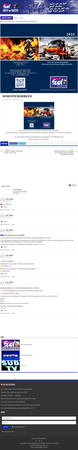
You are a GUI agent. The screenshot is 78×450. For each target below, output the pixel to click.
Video (5, 207)
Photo (5, 274)
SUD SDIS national (9, 385)
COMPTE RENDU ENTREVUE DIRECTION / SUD (13, 151)
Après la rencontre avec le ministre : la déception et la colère (18, 398)
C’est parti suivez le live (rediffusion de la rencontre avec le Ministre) (20, 405)
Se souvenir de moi (19, 427)
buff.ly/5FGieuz (6, 271)
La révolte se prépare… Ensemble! (11, 395)
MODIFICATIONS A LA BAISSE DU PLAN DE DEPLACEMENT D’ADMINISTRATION (64, 152)
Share (13, 210)
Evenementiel (11, 21)
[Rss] (36, 441)
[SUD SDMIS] (6, 186)
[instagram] (42, 441)
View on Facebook (5, 210)
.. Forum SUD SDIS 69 (26, 355)
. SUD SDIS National (25, 344)
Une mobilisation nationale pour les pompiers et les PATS (17, 408)
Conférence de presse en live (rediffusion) (13, 402)
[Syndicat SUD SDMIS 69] (39, 7)
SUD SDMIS (9, 199)
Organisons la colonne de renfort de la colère (14, 392)
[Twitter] (40, 441)
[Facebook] (37, 441)
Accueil (4, 21)
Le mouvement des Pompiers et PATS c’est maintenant (16, 389)
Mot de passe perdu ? (8, 431)
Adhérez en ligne (18, 18)
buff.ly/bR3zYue (6, 266)
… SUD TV (23, 365)
